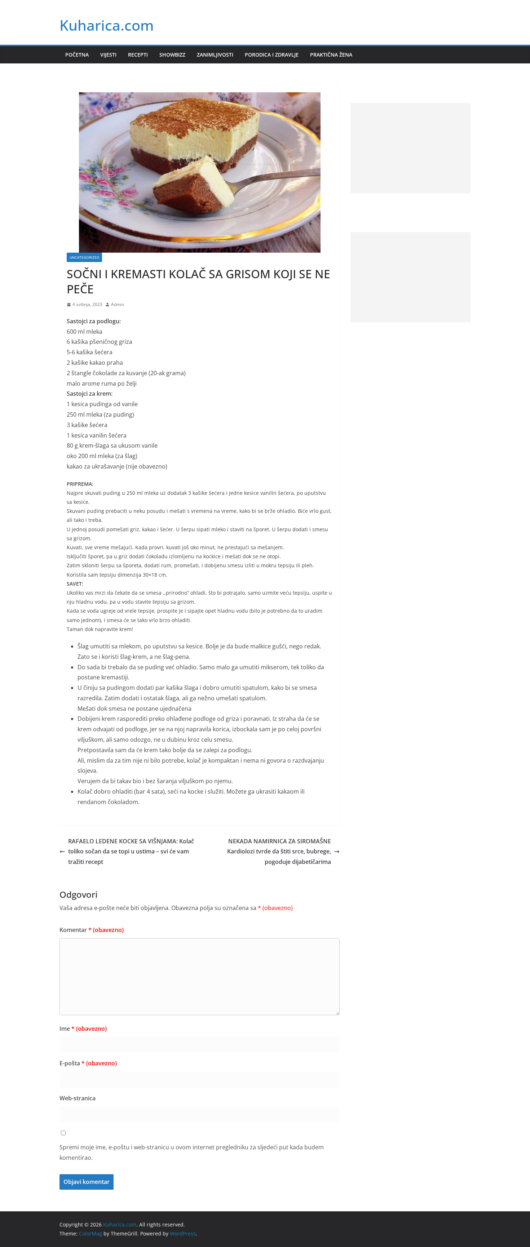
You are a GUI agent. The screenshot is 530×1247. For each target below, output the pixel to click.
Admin (117, 304)
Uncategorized (84, 257)
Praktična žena (331, 54)
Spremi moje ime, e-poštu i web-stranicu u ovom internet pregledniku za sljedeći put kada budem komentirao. (191, 1152)
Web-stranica (77, 1098)
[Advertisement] (410, 148)
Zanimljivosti (215, 54)
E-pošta (88, 1063)
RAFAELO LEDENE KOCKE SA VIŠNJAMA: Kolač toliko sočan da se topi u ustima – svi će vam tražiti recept (131, 851)
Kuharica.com (106, 25)
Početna (77, 54)
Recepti (138, 54)
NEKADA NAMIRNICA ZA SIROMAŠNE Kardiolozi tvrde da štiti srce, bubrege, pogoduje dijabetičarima (279, 851)
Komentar (91, 930)
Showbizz (172, 54)
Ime (83, 1029)
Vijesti (108, 54)
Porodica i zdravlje (272, 54)
